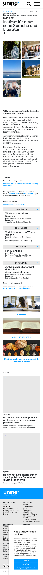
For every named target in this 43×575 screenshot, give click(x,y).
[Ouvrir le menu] (37, 4)
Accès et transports (10, 508)
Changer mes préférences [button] (25, 568)
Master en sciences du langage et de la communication (21, 360)
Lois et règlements (29, 520)
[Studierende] (12, 88)
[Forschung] (31, 69)
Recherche (27, 508)
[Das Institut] (12, 50)
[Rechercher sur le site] (29, 4)
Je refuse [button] (26, 564)
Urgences (6, 506)
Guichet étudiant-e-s (11, 510)
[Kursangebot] (31, 50)
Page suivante (9, 288)
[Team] (12, 69)
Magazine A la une (30, 514)
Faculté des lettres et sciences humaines (15, 11)
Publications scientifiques (27, 511)
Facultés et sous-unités (31, 521)
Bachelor (21, 314)
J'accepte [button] (25, 560)
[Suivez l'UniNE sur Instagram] (8, 565)
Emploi (5, 514)
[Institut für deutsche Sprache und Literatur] (11, 4)
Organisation (28, 506)
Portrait (25, 504)
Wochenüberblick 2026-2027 (14, 204)
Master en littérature (21, 337)
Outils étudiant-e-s (10, 512)
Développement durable (29, 517)
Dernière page (24, 288)
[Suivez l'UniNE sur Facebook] (4, 565)
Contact (6, 504)
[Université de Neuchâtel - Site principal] (11, 493)
